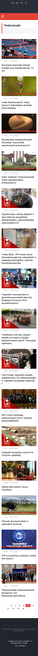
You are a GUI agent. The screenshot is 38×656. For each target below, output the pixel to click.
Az (26, 3)
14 (18, 608)
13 (13, 608)
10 (28, 605)
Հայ (12, 3)
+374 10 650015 (20, 646)
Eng (17, 3)
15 (23, 608)
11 (33, 605)
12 (8, 608)
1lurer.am (22, 631)
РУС (22, 3)
